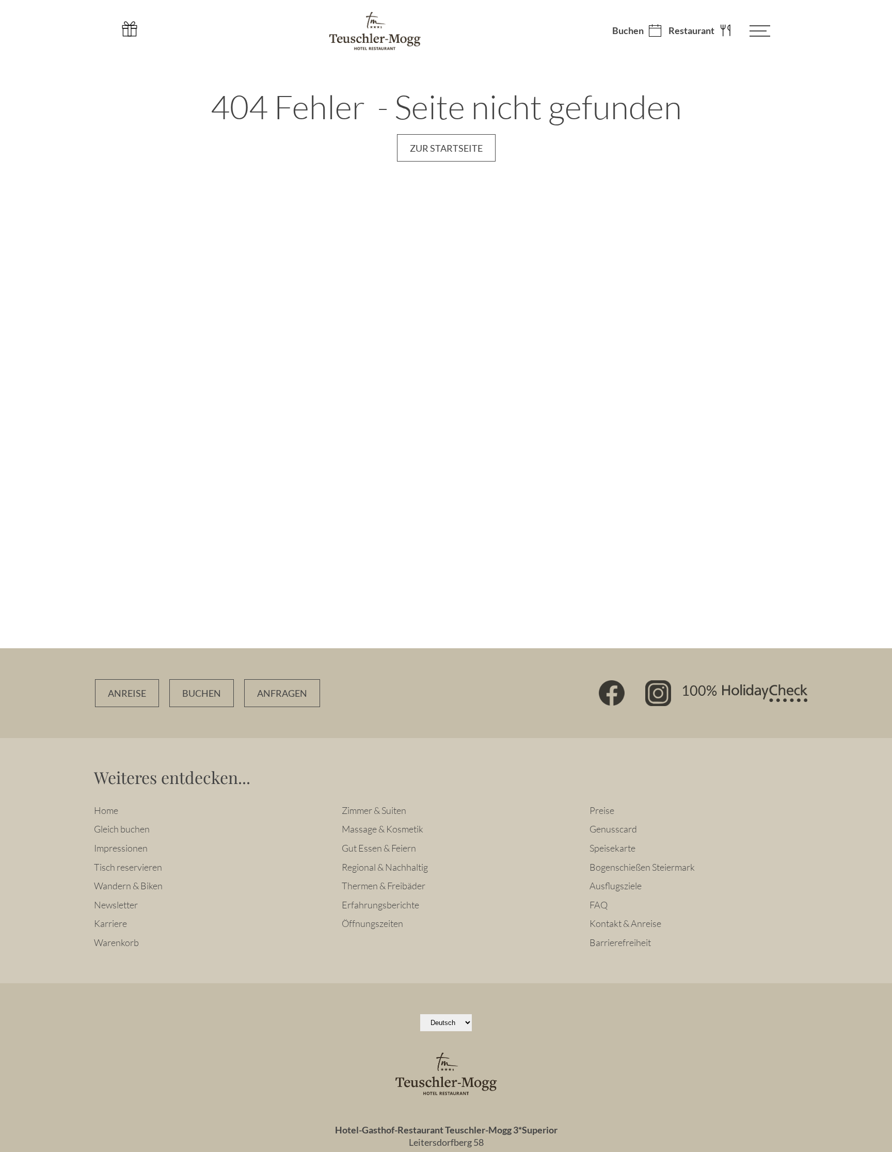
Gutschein (129, 29)
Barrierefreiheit (620, 942)
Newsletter (116, 904)
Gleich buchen (122, 829)
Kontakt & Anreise (625, 923)
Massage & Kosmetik (382, 829)
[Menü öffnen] (752, 31)
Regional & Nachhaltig (385, 867)
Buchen (628, 31)
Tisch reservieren (128, 867)
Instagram (658, 693)
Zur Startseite (446, 148)
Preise (602, 810)
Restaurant (691, 31)
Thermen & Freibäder (383, 885)
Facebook (612, 693)
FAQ (599, 904)
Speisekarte (612, 848)
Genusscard (613, 829)
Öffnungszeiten (372, 923)
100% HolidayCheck (744, 693)
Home (106, 810)
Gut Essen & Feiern (379, 848)
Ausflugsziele (616, 885)
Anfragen (282, 693)
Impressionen (121, 848)
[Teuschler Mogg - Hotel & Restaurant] (374, 31)
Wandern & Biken (128, 885)
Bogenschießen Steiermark (642, 867)
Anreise (127, 693)
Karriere (110, 923)
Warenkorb (116, 942)
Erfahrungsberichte (380, 904)
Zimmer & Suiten (374, 810)
